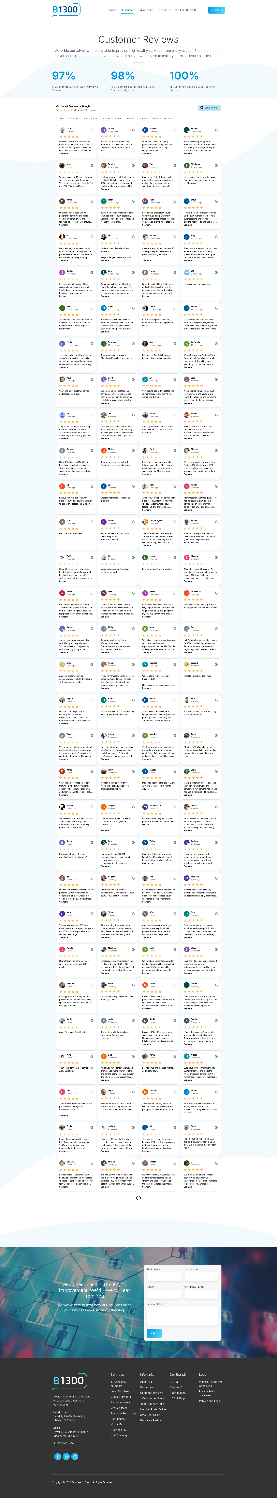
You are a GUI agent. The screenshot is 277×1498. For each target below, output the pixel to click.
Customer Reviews (151, 1392)
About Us (164, 10)
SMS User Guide (150, 1414)
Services (111, 10)
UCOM (174, 1381)
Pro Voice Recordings (123, 1413)
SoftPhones (118, 1418)
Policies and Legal (210, 1401)
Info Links (147, 1374)
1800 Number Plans (152, 1403)
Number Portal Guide (153, 1409)
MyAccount (146, 10)
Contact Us (216, 10)
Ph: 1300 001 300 (185, 10)
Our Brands (178, 1374)
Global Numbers (121, 1396)
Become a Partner (151, 1420)
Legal (203, 1374)
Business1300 (178, 1392)
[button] (203, 10)
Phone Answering (121, 1402)
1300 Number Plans (152, 1398)
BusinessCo (177, 1387)
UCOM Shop (177, 1398)
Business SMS (119, 1429)
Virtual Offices (119, 1407)
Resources (127, 10)
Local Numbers (120, 1391)
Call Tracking (119, 1435)
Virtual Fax (117, 1424)
